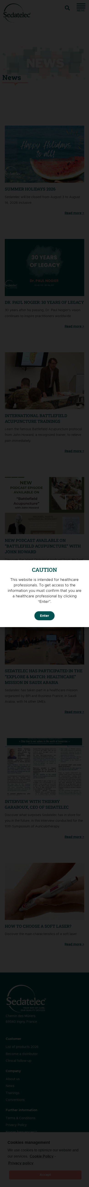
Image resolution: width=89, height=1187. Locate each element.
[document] (44, 593)
